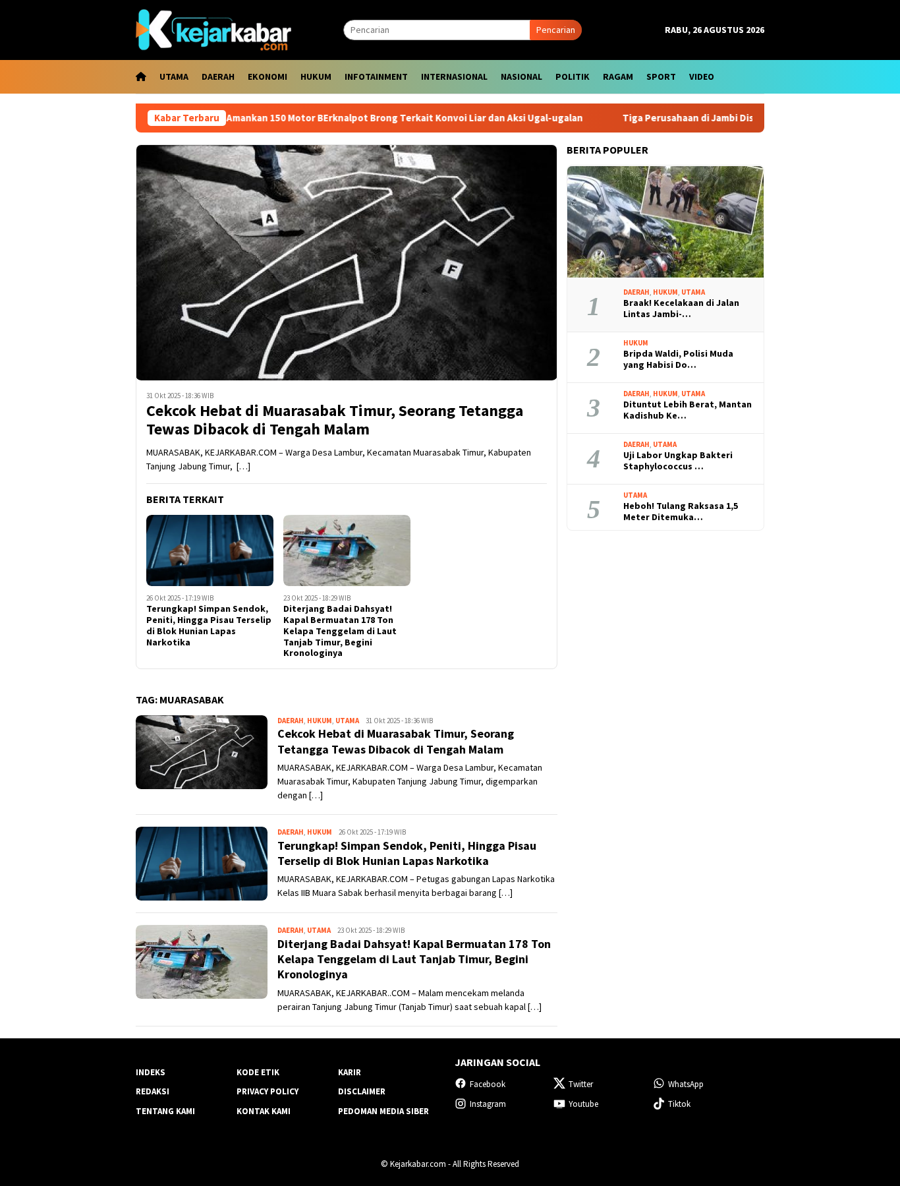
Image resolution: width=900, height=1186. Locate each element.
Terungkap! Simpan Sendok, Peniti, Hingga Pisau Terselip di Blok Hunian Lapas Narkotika (208, 625)
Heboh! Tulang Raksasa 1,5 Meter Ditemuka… (680, 512)
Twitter (581, 1084)
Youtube (583, 1104)
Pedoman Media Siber (383, 1111)
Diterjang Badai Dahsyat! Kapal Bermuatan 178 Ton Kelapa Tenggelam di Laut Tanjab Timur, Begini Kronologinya (340, 631)
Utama (347, 720)
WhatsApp (686, 1084)
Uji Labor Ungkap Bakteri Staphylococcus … (678, 461)
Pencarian (555, 30)
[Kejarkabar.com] (213, 29)
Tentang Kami (165, 1111)
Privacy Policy (267, 1091)
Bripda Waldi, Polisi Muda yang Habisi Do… (678, 360)
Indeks (150, 1072)
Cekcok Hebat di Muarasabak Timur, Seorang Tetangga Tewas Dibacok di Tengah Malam (334, 420)
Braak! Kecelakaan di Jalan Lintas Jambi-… (681, 309)
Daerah (290, 720)
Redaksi (152, 1091)
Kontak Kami (264, 1111)
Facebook (487, 1084)
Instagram (488, 1104)
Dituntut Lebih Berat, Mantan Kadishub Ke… (687, 411)
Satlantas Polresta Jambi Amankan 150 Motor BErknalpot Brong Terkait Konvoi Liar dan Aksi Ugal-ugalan (310, 118)
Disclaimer (361, 1091)
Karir (349, 1072)
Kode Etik (258, 1072)
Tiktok (679, 1104)
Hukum (319, 720)
